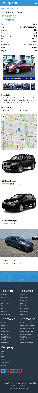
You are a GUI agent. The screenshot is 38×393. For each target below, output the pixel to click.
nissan (12, 8)
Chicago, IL (23, 300)
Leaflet (25, 149)
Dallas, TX (23, 303)
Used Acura (4, 340)
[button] (19, 130)
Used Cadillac (5, 337)
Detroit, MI (23, 306)
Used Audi (4, 334)
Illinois (3, 306)
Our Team (4, 354)
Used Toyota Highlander (27, 326)
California (4, 294)
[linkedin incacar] (16, 372)
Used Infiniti (5, 343)
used (3, 8)
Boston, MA (23, 297)
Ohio (2, 309)
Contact (3, 365)
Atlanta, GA (23, 294)
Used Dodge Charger (26, 343)
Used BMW (4, 326)
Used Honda (5, 331)
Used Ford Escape (26, 340)
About (3, 351)
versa (17, 8)
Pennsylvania (5, 303)
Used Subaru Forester (27, 328)
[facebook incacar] (7, 372)
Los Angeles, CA (25, 311)
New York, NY (24, 314)
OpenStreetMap (32, 149)
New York (4, 311)
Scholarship (5, 362)
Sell (2, 359)
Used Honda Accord (26, 331)
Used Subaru (5, 323)
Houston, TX (24, 309)
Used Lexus (5, 328)
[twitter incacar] (3, 372)
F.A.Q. (3, 357)
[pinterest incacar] (12, 372)
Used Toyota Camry (26, 337)
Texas (3, 300)
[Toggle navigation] (36, 3)
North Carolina (5, 314)
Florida (3, 297)
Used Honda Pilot (25, 334)
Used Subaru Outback (27, 323)
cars (7, 8)
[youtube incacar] (20, 372)
